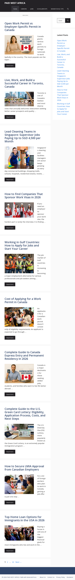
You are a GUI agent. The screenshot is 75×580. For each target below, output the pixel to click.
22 (13, 562)
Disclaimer (70, 577)
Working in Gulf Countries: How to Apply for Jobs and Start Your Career (22, 245)
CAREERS (24, 9)
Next (18, 562)
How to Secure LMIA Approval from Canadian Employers (24, 467)
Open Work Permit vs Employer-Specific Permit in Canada (23, 26)
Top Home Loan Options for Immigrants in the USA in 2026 (25, 518)
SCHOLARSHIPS (42, 9)
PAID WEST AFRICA (15, 2)
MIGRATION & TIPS (57, 9)
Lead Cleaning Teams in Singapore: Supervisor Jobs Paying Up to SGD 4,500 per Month (23, 136)
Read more (9, 65)
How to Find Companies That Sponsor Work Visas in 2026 (24, 195)
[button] (67, 9)
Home (15, 9)
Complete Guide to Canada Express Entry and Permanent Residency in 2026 (24, 355)
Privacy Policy (60, 577)
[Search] (67, 20)
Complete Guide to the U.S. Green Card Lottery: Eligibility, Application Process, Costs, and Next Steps (25, 414)
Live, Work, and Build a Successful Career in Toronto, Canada (24, 83)
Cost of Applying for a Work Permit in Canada (23, 300)
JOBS (31, 9)
